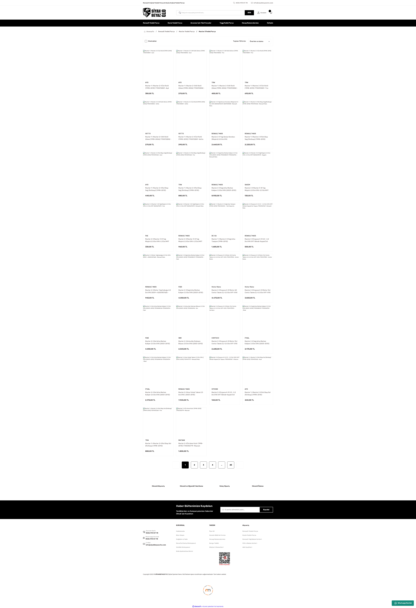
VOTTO (148, 134)
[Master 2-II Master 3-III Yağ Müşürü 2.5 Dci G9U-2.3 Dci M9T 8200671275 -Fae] (158, 218)
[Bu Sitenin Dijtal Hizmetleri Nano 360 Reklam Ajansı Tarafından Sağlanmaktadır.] (208, 592)
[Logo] (154, 12)
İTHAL (247, 338)
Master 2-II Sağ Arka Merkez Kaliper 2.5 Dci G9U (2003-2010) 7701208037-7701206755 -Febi (190, 291)
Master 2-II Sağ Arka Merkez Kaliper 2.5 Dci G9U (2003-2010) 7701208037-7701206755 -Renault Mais (224, 189)
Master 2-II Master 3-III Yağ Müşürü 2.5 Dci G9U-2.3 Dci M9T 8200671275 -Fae (157, 240)
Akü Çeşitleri (247, 547)
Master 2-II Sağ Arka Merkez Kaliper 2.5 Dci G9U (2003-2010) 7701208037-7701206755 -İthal (257, 342)
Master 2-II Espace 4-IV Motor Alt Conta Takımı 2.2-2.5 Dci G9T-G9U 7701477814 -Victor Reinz (224, 291)
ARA (249, 13)
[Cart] (271, 13)
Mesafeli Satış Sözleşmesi (186, 543)
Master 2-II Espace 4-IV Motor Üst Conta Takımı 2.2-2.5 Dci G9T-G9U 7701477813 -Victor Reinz (258, 291)
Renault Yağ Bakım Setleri (252, 539)
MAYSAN (181, 440)
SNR (180, 338)
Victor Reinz (216, 287)
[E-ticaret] (207, 606)
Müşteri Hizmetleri (216, 547)
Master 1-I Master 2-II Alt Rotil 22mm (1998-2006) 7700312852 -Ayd (191, 87)
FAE (146, 236)
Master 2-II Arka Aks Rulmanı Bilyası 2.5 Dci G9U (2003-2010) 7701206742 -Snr (190, 342)
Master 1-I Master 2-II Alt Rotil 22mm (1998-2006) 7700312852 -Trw (225, 87)
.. (221, 465)
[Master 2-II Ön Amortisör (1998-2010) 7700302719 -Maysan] (191, 422)
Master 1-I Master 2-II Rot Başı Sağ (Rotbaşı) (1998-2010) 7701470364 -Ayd (156, 189)
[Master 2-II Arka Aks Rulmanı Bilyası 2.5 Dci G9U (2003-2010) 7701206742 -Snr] (191, 320)
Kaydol (266, 510)
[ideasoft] (196, 606)
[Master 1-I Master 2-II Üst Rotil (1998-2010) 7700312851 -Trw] (258, 65)
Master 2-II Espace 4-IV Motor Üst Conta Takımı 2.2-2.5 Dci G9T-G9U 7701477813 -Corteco (224, 342)
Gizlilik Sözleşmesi (183, 547)
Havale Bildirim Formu (217, 535)
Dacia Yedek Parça (249, 535)
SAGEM (247, 185)
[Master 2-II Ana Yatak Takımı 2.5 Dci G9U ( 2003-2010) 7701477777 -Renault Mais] (191, 371)
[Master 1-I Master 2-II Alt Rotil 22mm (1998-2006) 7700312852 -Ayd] (191, 65)
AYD (146, 82)
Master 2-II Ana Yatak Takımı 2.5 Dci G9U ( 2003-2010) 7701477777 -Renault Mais (190, 393)
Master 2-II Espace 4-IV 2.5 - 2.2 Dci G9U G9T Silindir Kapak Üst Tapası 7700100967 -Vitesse (224, 393)
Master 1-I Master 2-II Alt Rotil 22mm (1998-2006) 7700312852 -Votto (158, 138)
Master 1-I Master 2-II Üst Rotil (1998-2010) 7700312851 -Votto (190, 138)
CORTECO (215, 338)
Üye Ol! (211, 531)
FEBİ (180, 287)
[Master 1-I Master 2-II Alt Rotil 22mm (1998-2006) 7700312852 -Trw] (224, 65)
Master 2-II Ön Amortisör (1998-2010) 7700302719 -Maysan (190, 445)
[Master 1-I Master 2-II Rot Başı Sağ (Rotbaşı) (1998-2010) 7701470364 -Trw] (191, 167)
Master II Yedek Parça (207, 31)
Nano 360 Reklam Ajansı (186, 574)
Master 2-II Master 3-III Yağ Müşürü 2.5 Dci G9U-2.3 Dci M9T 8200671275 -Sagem (257, 189)
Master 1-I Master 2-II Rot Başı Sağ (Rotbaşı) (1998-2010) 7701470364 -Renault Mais (256, 138)
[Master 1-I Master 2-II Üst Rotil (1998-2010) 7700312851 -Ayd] (158, 65)
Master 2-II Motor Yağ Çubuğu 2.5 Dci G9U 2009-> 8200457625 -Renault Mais (158, 291)
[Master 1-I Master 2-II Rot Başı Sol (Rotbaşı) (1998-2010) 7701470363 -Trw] (158, 422)
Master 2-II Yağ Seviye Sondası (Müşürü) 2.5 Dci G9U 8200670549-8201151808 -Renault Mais (223, 138)
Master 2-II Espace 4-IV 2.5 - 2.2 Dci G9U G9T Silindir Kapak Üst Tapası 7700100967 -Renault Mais (257, 240)
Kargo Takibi (214, 543)
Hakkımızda (180, 531)
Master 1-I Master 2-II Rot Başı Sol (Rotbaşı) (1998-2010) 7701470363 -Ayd (258, 393)
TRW (213, 82)
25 (231, 465)
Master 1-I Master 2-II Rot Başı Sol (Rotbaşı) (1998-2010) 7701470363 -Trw (158, 445)
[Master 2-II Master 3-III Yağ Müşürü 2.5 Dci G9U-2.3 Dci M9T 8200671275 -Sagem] (258, 167)
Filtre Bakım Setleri (249, 543)
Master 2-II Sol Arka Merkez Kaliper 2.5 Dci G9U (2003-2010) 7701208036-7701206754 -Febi (157, 342)
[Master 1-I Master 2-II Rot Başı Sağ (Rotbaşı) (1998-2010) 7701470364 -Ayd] (158, 167)
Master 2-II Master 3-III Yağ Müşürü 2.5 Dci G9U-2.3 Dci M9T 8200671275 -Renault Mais (190, 240)
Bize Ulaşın (180, 535)
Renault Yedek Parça (250, 531)
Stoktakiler (152, 41)
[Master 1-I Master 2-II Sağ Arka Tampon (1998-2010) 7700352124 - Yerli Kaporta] (224, 218)
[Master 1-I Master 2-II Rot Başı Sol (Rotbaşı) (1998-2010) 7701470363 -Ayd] (258, 371)
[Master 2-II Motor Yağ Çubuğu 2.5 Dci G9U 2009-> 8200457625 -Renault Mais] (158, 269)
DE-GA (214, 236)
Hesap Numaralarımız (217, 539)
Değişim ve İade (182, 539)
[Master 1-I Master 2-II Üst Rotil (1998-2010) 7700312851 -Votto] (191, 116)
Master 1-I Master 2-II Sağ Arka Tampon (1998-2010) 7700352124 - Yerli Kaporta (223, 240)
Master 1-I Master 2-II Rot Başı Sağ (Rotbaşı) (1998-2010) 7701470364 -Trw (190, 189)
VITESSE (215, 389)
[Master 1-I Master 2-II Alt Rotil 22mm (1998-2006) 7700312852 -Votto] (158, 116)
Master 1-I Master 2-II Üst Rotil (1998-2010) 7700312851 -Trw (256, 87)
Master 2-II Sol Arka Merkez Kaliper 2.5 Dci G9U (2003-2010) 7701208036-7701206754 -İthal (157, 393)
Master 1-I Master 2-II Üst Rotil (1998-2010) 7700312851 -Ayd (157, 87)
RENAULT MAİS (217, 134)
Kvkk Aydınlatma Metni (184, 551)
